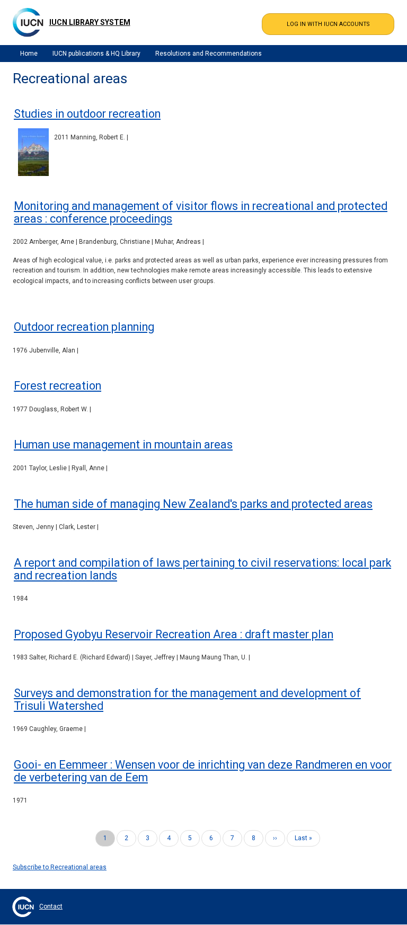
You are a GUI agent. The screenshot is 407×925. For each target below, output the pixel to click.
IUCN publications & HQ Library (96, 53)
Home (29, 53)
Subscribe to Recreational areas (60, 867)
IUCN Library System (89, 22)
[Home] (28, 22)
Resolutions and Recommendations (208, 53)
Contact (51, 906)
